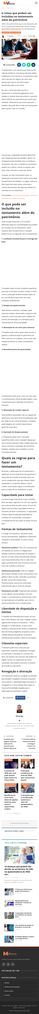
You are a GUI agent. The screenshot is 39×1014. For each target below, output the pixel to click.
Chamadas (5, 32)
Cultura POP (26, 760)
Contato (7, 995)
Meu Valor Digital (24, 1011)
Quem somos (9, 991)
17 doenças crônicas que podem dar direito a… (23, 890)
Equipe (7, 983)
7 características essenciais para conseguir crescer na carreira (28, 743)
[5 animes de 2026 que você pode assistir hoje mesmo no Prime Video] (11, 764)
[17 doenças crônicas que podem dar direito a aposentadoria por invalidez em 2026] (9, 891)
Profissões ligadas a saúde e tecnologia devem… (24, 937)
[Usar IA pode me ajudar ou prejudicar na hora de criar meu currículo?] (9, 927)
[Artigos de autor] (19, 708)
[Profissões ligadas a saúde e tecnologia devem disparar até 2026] (9, 939)
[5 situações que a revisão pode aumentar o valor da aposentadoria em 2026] (28, 788)
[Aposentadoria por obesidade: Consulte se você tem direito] (9, 903)
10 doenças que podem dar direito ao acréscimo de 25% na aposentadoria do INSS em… (18, 870)
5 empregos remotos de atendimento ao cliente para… (23, 915)
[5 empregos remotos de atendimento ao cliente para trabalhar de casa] (9, 915)
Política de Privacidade (12, 987)
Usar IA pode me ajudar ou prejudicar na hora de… (24, 926)
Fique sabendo (15, 32)
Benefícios (25, 784)
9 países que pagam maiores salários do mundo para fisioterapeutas (10, 743)
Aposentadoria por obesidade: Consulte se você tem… (23, 902)
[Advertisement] (19, 132)
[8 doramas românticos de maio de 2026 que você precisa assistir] (28, 764)
